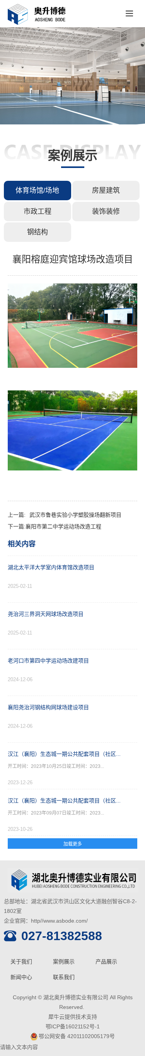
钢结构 (37, 232)
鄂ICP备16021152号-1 (73, 1026)
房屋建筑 (106, 190)
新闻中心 (21, 977)
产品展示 (106, 961)
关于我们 (21, 961)
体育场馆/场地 (37, 190)
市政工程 (37, 211)
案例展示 (64, 961)
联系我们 (64, 977)
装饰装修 (106, 211)
